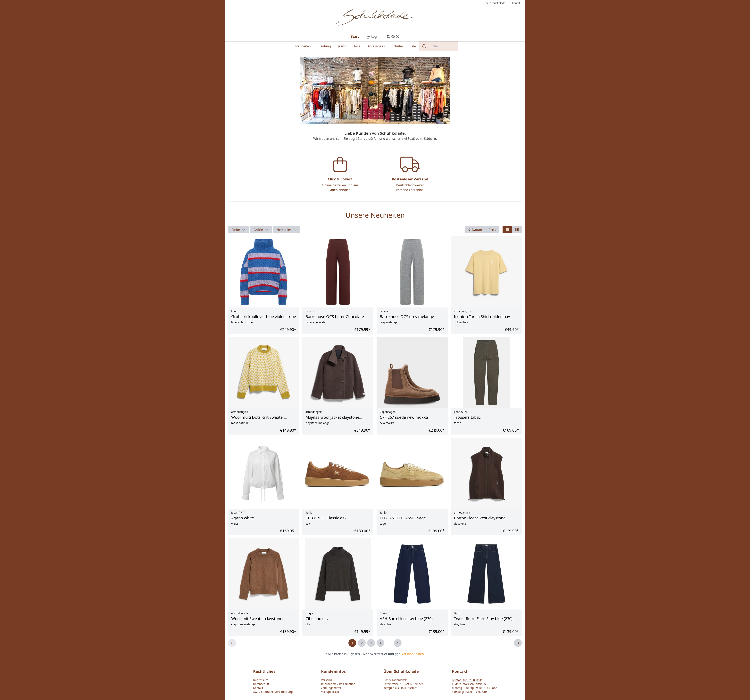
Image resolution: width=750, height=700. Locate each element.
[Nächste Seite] (518, 643)
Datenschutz (261, 684)
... (389, 643)
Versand (326, 680)
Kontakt (258, 688)
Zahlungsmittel (331, 688)
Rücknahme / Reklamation (338, 684)
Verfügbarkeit (330, 692)
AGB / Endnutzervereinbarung (273, 692)
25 (397, 643)
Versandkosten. (413, 654)
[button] (238, 229)
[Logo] (375, 17)
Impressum (260, 680)
